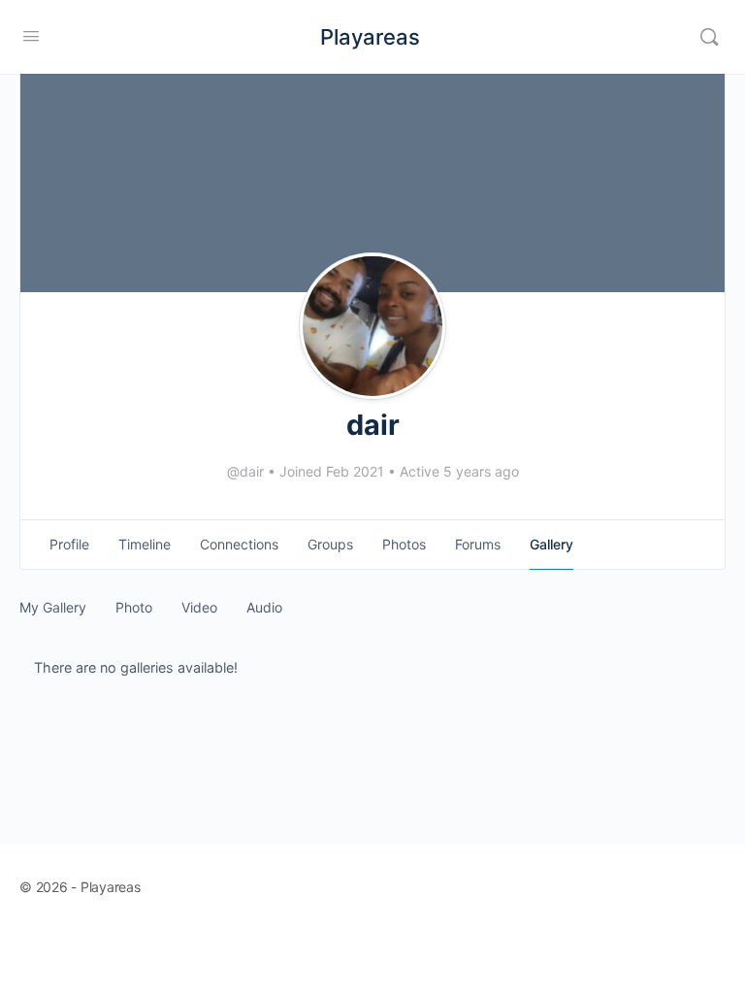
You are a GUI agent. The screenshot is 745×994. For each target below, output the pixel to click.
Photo (133, 607)
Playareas (370, 37)
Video (199, 607)
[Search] (709, 37)
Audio (264, 607)
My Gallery (52, 607)
